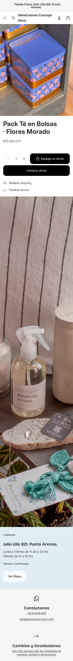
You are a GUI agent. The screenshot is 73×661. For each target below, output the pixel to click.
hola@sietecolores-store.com (36, 619)
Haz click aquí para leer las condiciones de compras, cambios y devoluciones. (36, 652)
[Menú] (4, 18)
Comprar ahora (36, 170)
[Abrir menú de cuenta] (59, 17)
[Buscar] (13, 17)
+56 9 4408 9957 (36, 613)
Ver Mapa (14, 576)
